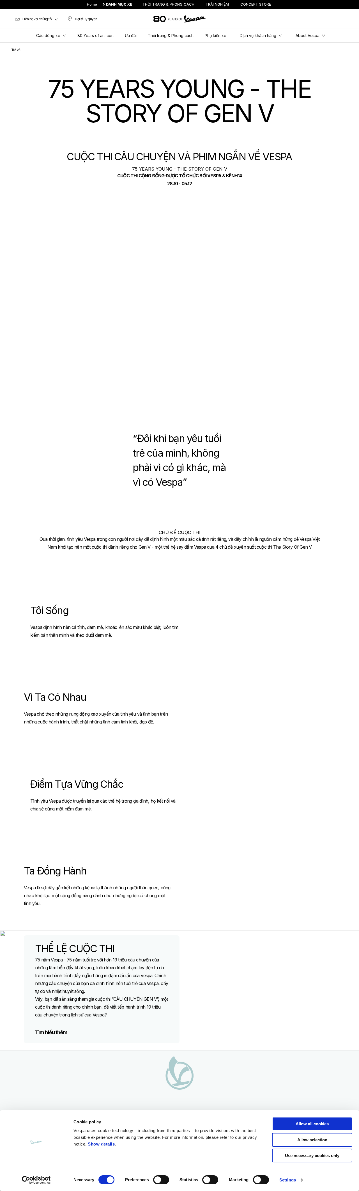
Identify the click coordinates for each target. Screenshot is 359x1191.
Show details (101, 1144)
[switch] (161, 1179)
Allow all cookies (312, 1123)
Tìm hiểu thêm (51, 1032)
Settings (287, 1180)
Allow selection (312, 1139)
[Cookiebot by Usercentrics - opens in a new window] (36, 1180)
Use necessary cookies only (312, 1155)
